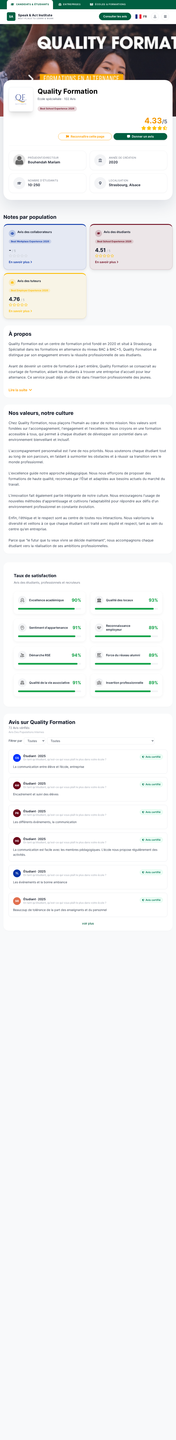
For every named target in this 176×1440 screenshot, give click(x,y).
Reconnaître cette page (87, 136)
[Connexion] (155, 16)
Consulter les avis (115, 16)
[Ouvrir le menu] (165, 16)
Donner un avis (143, 136)
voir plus (88, 923)
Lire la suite (18, 390)
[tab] (30, 4)
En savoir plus (19, 262)
